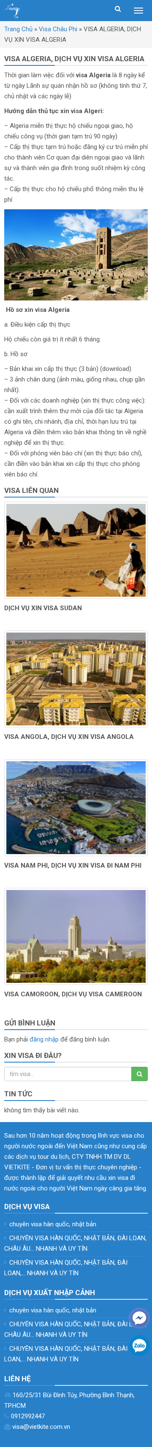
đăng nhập (44, 1039)
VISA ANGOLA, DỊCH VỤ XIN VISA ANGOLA (69, 737)
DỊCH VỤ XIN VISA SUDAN (43, 608)
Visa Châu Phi (58, 29)
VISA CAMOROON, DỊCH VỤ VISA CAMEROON (73, 994)
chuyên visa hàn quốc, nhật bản (52, 1224)
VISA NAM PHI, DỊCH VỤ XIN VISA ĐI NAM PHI (72, 865)
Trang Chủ (18, 29)
